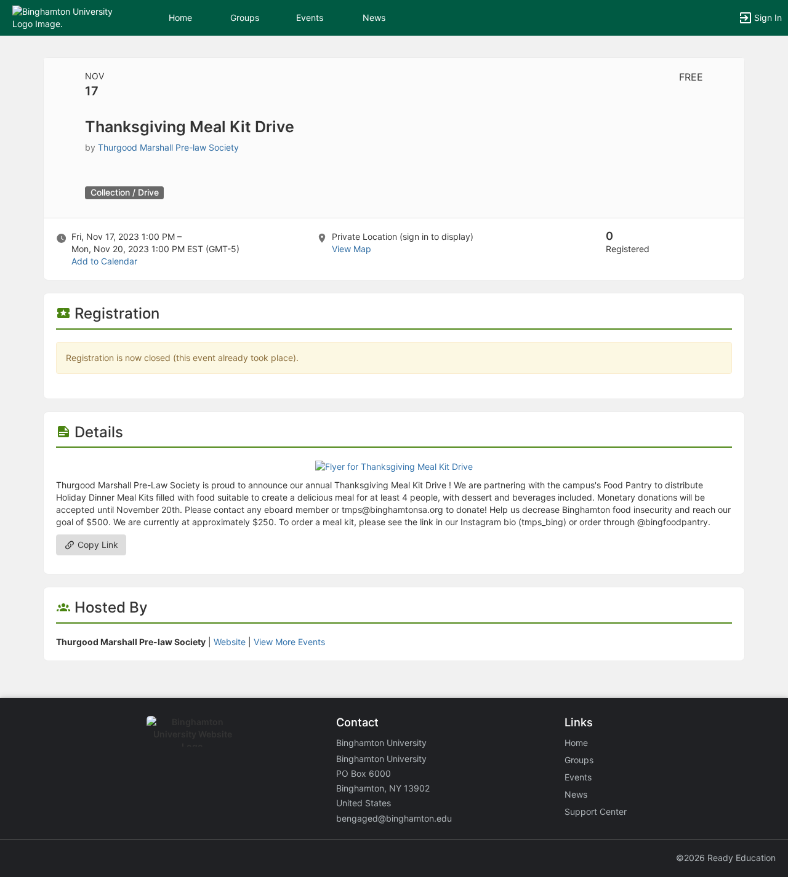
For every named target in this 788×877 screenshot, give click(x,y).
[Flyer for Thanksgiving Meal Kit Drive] (394, 466)
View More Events (289, 642)
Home (576, 742)
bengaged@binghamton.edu (394, 818)
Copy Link (96, 544)
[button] (63, 17)
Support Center (596, 811)
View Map (351, 249)
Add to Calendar (104, 261)
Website (230, 642)
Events (309, 17)
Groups (244, 17)
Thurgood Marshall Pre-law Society (168, 147)
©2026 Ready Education (726, 857)
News (374, 17)
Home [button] (180, 17)
